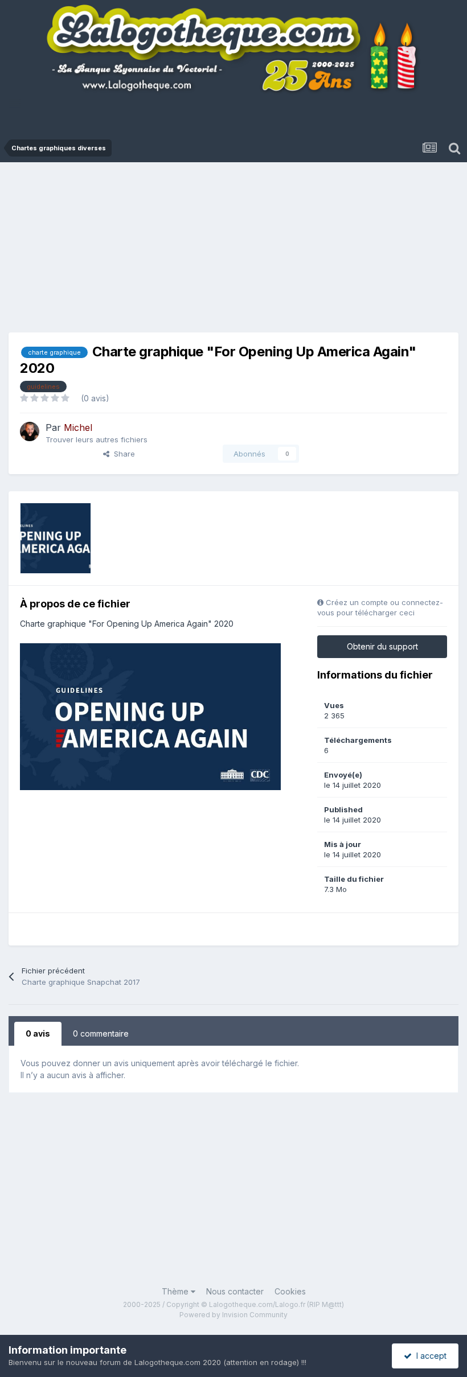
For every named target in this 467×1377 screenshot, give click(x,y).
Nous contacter (235, 1291)
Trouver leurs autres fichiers (97, 439)
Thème (176, 1291)
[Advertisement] (238, 250)
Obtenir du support (382, 646)
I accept (429, 1355)
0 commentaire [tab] (101, 1033)
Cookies (290, 1291)
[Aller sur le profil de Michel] (29, 431)
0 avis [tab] (38, 1033)
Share (122, 453)
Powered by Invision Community (233, 1314)
